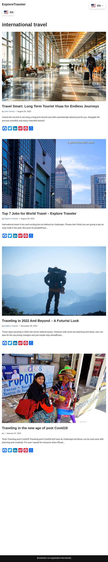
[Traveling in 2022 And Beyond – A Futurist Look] (54, 281)
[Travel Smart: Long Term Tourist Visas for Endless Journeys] (54, 66)
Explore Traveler (11, 219)
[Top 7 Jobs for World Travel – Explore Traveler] (54, 173)
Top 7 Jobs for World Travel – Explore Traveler (39, 213)
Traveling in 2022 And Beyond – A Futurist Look (40, 321)
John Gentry (9, 111)
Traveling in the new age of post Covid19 (35, 428)
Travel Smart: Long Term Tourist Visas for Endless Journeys (50, 106)
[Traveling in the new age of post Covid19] (54, 388)
